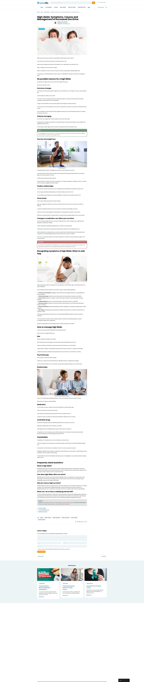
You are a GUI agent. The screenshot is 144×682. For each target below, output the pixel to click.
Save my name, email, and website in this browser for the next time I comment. (54, 549)
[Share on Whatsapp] (82, 522)
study (43, 173)
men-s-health (74, 517)
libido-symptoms (56, 517)
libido (42, 517)
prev (34, 583)
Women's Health (90, 583)
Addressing (39, 285)
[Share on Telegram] (86, 522)
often (47, 100)
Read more (41, 596)
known (44, 342)
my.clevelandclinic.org (43, 510)
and (64, 348)
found (43, 133)
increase (62, 122)
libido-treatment (65, 517)
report (41, 229)
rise (44, 98)
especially (49, 225)
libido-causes (48, 517)
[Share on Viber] (84, 522)
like (46, 422)
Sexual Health (47, 12)
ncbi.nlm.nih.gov (42, 508)
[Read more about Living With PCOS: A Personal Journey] (96, 574)
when (50, 201)
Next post (104, 556)
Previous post (41, 556)
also (60, 103)
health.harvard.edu (42, 511)
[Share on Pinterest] (78, 522)
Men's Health (65, 583)
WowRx (40, 502)
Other (38, 232)
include (41, 413)
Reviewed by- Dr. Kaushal (62, 22)
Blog (42, 12)
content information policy (79, 502)
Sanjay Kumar (65, 21)
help (50, 351)
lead (75, 106)
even (81, 91)
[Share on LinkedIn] (80, 522)
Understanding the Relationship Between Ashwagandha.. (44, 587)
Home (38, 12)
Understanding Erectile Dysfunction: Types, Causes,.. (69, 587)
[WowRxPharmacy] (42, 2)
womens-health (41, 519)
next (109, 583)
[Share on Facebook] (76, 522)
